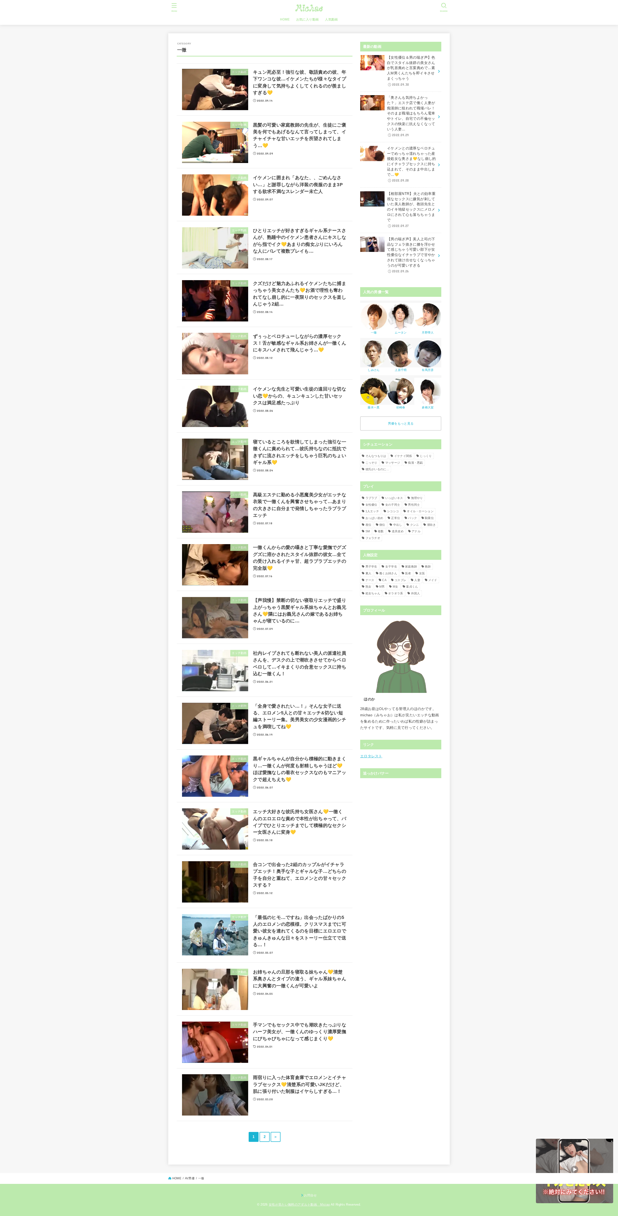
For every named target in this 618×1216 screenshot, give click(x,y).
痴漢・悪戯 (415, 462)
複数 (381, 531)
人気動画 (331, 19)
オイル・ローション (420, 511)
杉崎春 (400, 407)
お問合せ (310, 1195)
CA (384, 580)
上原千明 (401, 370)
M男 (382, 586)
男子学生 (371, 566)
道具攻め (398, 531)
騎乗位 (429, 518)
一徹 (374, 332)
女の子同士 (392, 504)
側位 (382, 524)
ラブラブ (371, 498)
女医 (422, 573)
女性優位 (371, 504)
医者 (408, 573)
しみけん (373, 370)
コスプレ (400, 580)
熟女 (368, 586)
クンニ (414, 524)
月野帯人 (428, 332)
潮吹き (431, 524)
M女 (395, 586)
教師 (428, 566)
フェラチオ (372, 538)
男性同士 (414, 504)
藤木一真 (373, 407)
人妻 (417, 580)
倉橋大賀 (428, 407)
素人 (368, 573)
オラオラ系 (395, 593)
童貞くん (412, 586)
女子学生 (391, 566)
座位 (368, 524)
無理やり (417, 498)
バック (412, 518)
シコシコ (393, 511)
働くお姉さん (388, 573)
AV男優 (190, 1178)
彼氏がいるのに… (377, 469)
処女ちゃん (372, 593)
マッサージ (392, 462)
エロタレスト (371, 756)
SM (367, 531)
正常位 (395, 518)
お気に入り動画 (307, 19)
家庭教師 (411, 566)
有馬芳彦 (428, 370)
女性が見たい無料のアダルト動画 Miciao (299, 1204)
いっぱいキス (394, 498)
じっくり (426, 456)
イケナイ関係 (403, 456)
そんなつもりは (375, 456)
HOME (285, 19)
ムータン (401, 332)
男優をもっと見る (401, 423)
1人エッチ (372, 511)
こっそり (371, 462)
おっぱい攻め (374, 518)
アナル (416, 531)
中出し (397, 524)
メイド (432, 580)
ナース (369, 580)
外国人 (415, 593)
